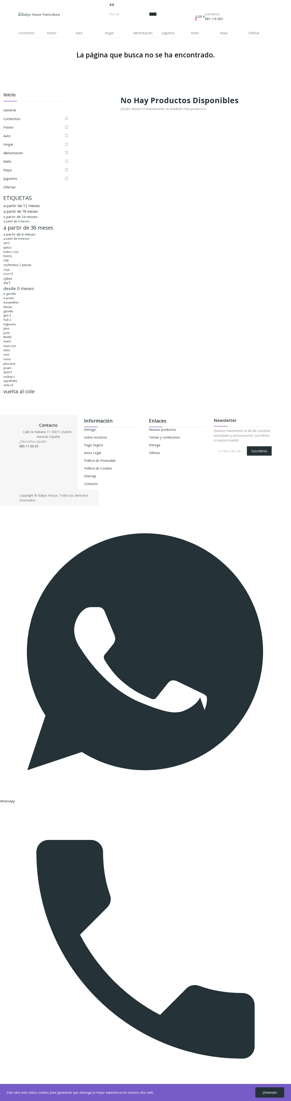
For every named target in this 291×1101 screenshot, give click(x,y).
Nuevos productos (162, 429)
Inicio (9, 95)
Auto (7, 135)
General (9, 110)
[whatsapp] (30, 450)
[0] (108, 4)
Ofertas (9, 187)
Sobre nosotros (95, 437)
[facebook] (20, 450)
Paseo (8, 127)
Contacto (91, 484)
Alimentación (13, 153)
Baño (7, 161)
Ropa (7, 170)
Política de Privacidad (99, 460)
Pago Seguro (93, 445)
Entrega (89, 429)
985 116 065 (214, 19)
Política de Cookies (98, 468)
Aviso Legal (92, 453)
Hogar (8, 144)
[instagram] (25, 450)
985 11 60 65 (28, 446)
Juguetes (10, 178)
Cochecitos (11, 118)
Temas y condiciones (164, 437)
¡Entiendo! (270, 1092)
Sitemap (90, 476)
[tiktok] (35, 450)
